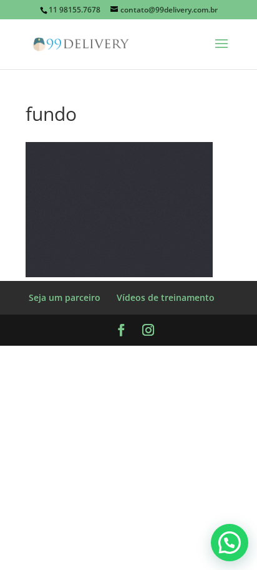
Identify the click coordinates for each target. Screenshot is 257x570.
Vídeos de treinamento (166, 297)
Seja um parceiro (64, 297)
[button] (229, 542)
